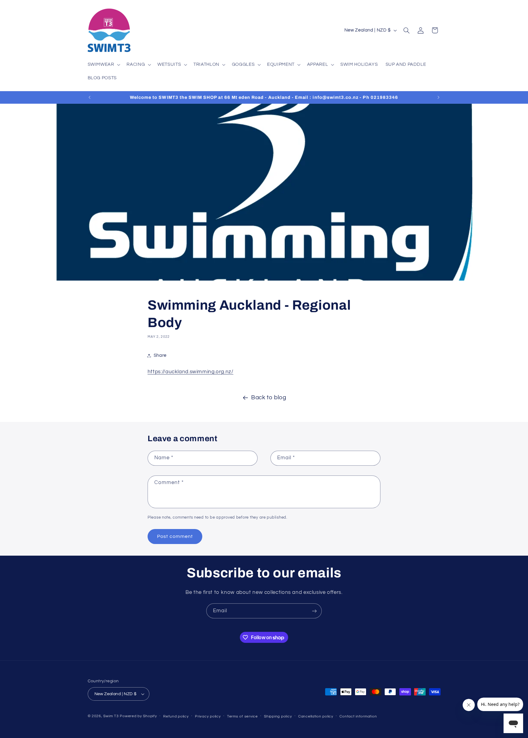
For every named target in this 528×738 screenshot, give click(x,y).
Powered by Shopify (138, 716)
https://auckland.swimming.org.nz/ (190, 372)
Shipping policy (278, 716)
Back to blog (268, 398)
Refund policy (176, 716)
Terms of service (242, 716)
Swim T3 (111, 716)
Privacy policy (208, 716)
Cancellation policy (315, 716)
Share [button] (160, 355)
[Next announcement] (438, 97)
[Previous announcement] (89, 97)
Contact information (358, 716)
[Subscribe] (314, 610)
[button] (103, 64)
